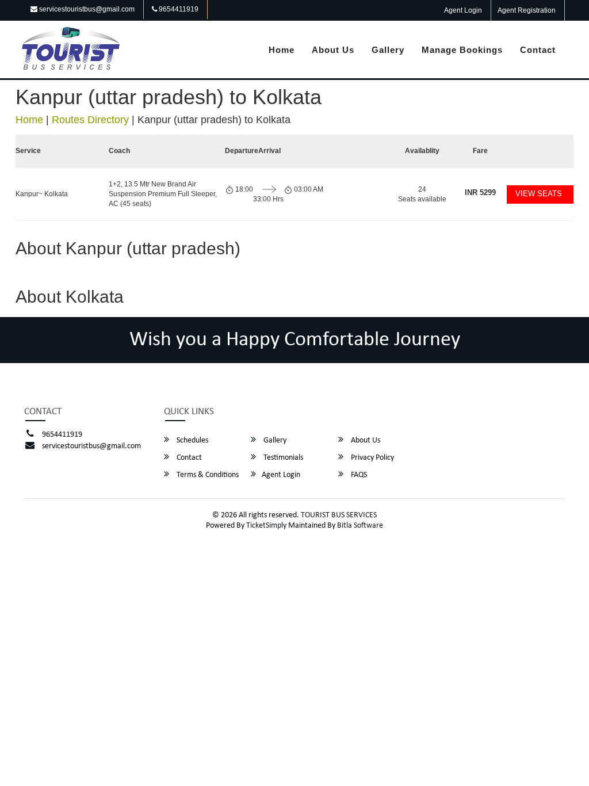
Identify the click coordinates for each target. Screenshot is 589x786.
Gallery (388, 50)
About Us (333, 50)
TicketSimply (266, 525)
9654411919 (177, 9)
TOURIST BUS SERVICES (339, 515)
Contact (538, 50)
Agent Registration (527, 10)
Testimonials (282, 457)
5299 (480, 192)
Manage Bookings (462, 50)
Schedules (191, 440)
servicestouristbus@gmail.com (86, 9)
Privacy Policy (371, 457)
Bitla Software (360, 525)
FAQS (358, 475)
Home (281, 50)
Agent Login (463, 10)
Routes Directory (90, 119)
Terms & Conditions (207, 475)
